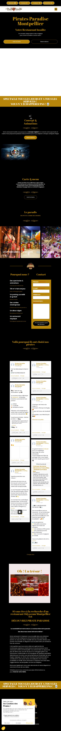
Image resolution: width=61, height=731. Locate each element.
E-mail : (39, 288)
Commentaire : (38, 301)
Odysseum (15, 397)
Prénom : (39, 282)
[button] (24, 3)
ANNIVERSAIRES (11, 251)
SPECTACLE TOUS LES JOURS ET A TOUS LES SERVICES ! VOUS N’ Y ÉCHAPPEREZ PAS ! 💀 (30, 101)
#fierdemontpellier (38, 419)
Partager (22, 375)
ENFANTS (28, 251)
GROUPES (49, 251)
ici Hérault (45, 449)
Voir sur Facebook (15, 375)
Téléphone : (37, 294)
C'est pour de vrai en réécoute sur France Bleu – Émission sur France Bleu (41, 468)
